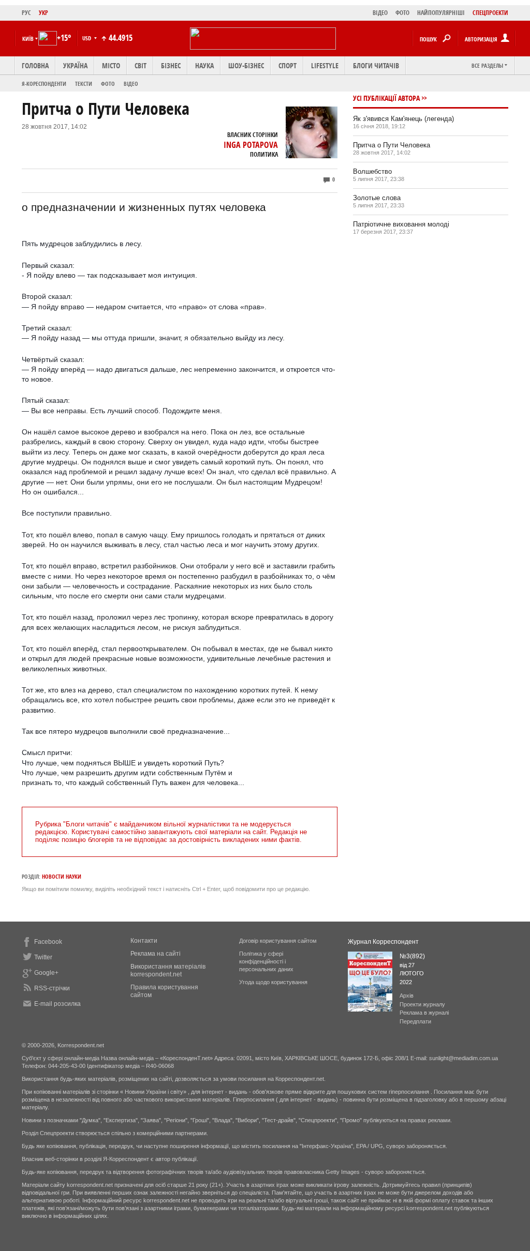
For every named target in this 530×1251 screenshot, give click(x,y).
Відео (131, 83)
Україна (75, 65)
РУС (26, 12)
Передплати (415, 1021)
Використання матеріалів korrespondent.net (167, 970)
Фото (108, 83)
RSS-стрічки (52, 988)
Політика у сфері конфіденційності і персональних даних (266, 961)
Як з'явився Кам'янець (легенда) (403, 119)
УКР (43, 12)
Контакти (143, 940)
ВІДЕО (380, 12)
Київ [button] (28, 38)
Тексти (83, 83)
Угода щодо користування (273, 982)
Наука (204, 65)
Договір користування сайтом (278, 941)
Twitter (43, 957)
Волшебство (372, 171)
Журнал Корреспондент (383, 941)
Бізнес (171, 65)
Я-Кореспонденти (44, 83)
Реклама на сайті (155, 953)
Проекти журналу (422, 1004)
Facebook (48, 941)
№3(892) (412, 956)
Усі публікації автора (386, 98)
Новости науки (61, 876)
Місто (111, 65)
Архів (407, 995)
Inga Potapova (251, 144)
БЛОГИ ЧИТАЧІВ (376, 65)
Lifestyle (324, 65)
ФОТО (402, 12)
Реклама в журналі (424, 1012)
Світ (140, 65)
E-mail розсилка (57, 1003)
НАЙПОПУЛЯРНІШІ (441, 12)
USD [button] (87, 38)
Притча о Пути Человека (391, 145)
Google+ (46, 972)
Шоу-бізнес (246, 65)
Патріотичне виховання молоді (401, 224)
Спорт (287, 65)
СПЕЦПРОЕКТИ (490, 12)
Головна (35, 65)
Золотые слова (377, 198)
